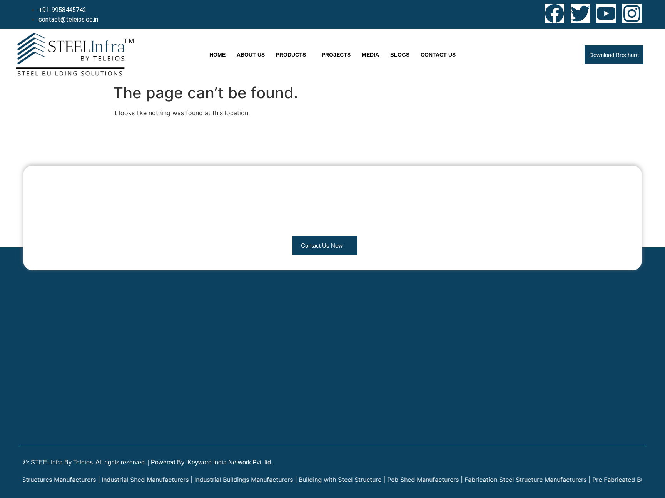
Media (370, 55)
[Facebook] (554, 13)
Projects (336, 55)
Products (291, 55)
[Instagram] (632, 13)
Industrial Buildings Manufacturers (230, 479)
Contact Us (438, 55)
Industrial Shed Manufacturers (131, 479)
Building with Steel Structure (326, 479)
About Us (251, 55)
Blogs (399, 55)
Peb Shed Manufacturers (409, 479)
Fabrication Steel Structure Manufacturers (512, 479)
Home (217, 55)
